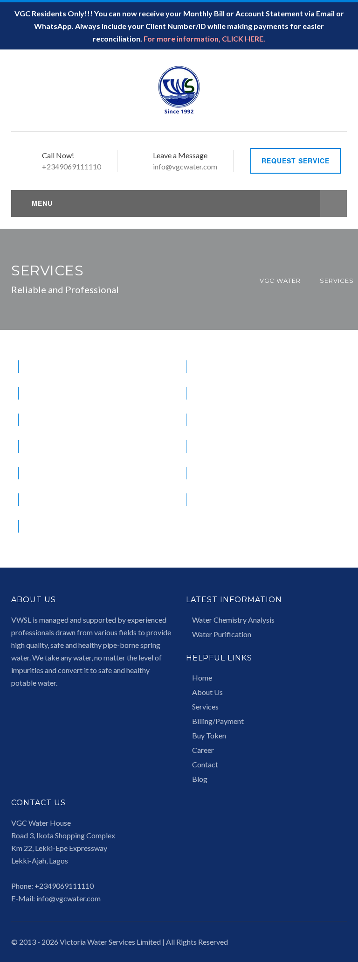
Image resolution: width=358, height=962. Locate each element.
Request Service (296, 160)
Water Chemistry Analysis (233, 619)
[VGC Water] (179, 89)
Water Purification (221, 634)
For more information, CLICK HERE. (204, 38)
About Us (207, 692)
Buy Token (209, 735)
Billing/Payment (218, 720)
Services (205, 706)
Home (202, 677)
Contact (205, 764)
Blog (199, 778)
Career (203, 749)
